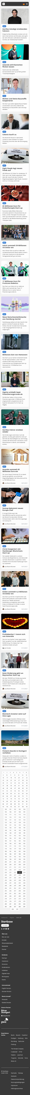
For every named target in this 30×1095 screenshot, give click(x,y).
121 (10, 820)
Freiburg (13, 1044)
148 (20, 833)
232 (15, 878)
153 (20, 835)
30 (3, 783)
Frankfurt (24, 1035)
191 (10, 857)
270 (6, 899)
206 (10, 864)
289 (24, 906)
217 (15, 870)
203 (20, 862)
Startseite (14, 1073)
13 (18, 775)
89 (15, 804)
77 (23, 799)
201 (10, 862)
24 (7, 780)
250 (6, 888)
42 (23, 785)
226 (10, 875)
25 (11, 780)
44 (3, 788)
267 (15, 896)
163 (20, 841)
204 (24, 862)
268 (20, 896)
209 (24, 864)
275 (6, 901)
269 (24, 896)
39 (11, 785)
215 (6, 870)
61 (15, 793)
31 (7, 783)
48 (19, 788)
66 (7, 796)
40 (15, 785)
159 (24, 838)
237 (15, 880)
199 (24, 859)
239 (24, 880)
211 (10, 867)
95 (11, 807)
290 (13, 909)
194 (24, 857)
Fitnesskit (4, 999)
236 (10, 880)
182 (15, 851)
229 (24, 875)
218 (20, 870)
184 (24, 851)
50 (26, 788)
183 (20, 851)
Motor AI (13, 1061)
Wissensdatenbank (7, 943)
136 (10, 828)
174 (24, 846)
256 (10, 891)
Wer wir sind (5, 937)
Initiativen (5, 970)
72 (3, 799)
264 (24, 893)
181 (10, 851)
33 (15, 783)
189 (24, 854)
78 (26, 799)
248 (20, 885)
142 (15, 830)
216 (10, 870)
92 (26, 804)
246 (10, 885)
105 (6, 812)
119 (24, 817)
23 (3, 780)
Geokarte (13, 1076)
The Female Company (17, 1049)
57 (26, 791)
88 (11, 804)
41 (19, 785)
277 (15, 901)
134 (24, 825)
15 (26, 775)
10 (6, 775)
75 (15, 799)
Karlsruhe (21, 1041)
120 (6, 820)
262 (15, 893)
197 (15, 859)
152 (15, 835)
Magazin (12, 917)
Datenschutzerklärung (17, 1079)
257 (15, 891)
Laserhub (20, 1055)
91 (23, 804)
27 (19, 780)
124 (24, 820)
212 (15, 867)
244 (24, 883)
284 (24, 904)
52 (7, 791)
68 (15, 796)
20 (19, 778)
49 (23, 788)
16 (3, 778)
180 (6, 851)
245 (6, 885)
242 (15, 883)
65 (3, 796)
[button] (24, 4)
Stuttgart (13, 1038)
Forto (26, 1058)
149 (24, 833)
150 (6, 835)
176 (10, 849)
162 (15, 841)
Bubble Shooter (6, 1002)
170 (6, 846)
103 (20, 809)
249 (24, 885)
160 (6, 841)
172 (15, 846)
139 (24, 828)
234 (24, 878)
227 (15, 875)
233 (20, 878)
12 (14, 775)
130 (6, 825)
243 (20, 883)
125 (6, 822)
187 (15, 854)
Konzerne (4, 964)
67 (11, 796)
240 (6, 883)
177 (15, 849)
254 (24, 888)
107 (15, 812)
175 (6, 849)
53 (11, 791)
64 (26, 793)
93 (3, 807)
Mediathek (5, 946)
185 (6, 854)
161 (10, 841)
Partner (4, 949)
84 (23, 801)
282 (15, 904)
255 (6, 891)
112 (15, 814)
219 (24, 870)
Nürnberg (14, 1041)
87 (7, 804)
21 (23, 778)
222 (15, 872)
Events (4, 980)
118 (20, 817)
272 (15, 899)
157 (15, 838)
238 (20, 880)
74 (11, 799)
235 (6, 880)
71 (26, 796)
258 (20, 891)
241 (10, 883)
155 (6, 838)
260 (6, 893)
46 (11, 788)
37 (3, 785)
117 (15, 817)
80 (7, 801)
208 (20, 864)
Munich (18, 1035)
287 (15, 906)
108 (20, 812)
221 (10, 872)
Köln (26, 1038)
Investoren (5, 961)
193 (20, 857)
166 (10, 843)
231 (10, 878)
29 (26, 780)
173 (20, 846)
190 (6, 857)
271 (10, 899)
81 (11, 801)
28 (23, 780)
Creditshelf (14, 1052)
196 (10, 859)
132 (15, 825)
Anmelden (5, 925)
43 (26, 785)
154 (24, 835)
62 (19, 793)
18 (11, 778)
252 (15, 888)
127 (15, 822)
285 (6, 906)
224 (24, 872)
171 (10, 846)
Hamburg (20, 1038)
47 (15, 788)
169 (24, 843)
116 (10, 817)
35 (23, 783)
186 (10, 854)
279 (24, 901)
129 (24, 822)
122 (15, 820)
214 (24, 867)
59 (7, 793)
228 (20, 875)
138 (20, 828)
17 (7, 778)
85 (26, 801)
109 (24, 812)
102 (15, 809)
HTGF (20, 1052)
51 (3, 791)
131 (10, 825)
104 (24, 809)
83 (19, 801)
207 (15, 864)
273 (20, 899)
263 (20, 893)
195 (6, 859)
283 (20, 904)
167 (15, 843)
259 (24, 891)
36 (26, 783)
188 (20, 854)
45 (7, 788)
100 (6, 809)
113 (20, 814)
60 (11, 793)
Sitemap (20, 1073)
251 (10, 888)
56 (23, 791)
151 (10, 835)
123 (20, 820)
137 (15, 828)
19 (15, 778)
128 (20, 822)
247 (15, 885)
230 (6, 878)
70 (23, 796)
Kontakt (4, 940)
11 (10, 775)
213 (20, 867)
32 (11, 783)
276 (10, 901)
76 (19, 799)
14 (22, 775)
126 (10, 822)
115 (6, 817)
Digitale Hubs (6, 973)
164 (24, 841)
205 (6, 864)
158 (20, 838)
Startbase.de (4, 917)
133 (20, 825)
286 (10, 906)
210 (6, 867)
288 (20, 906)
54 (15, 791)
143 (20, 830)
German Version (6, 991)
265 (6, 896)
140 (6, 830)
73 (7, 799)
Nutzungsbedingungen (18, 1082)
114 (24, 814)
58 (3, 793)
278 (20, 901)
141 (10, 830)
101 (10, 809)
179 (24, 849)
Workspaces (5, 976)
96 (15, 807)
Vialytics (13, 1055)
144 (24, 830)
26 (15, 780)
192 (15, 857)
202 (15, 862)
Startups (4, 958)
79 (3, 801)
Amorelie (20, 1058)
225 (6, 875)
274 (24, 899)
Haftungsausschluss (17, 1088)
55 (19, 791)
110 (6, 814)
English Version (6, 988)
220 (6, 872)
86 (3, 804)
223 (20, 872)
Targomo (13, 1058)
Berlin (12, 1035)
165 (6, 843)
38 (7, 785)
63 (23, 793)
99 (26, 807)
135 (6, 828)
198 (20, 859)
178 (20, 849)
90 (19, 804)
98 (23, 807)
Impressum (14, 1085)
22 (26, 778)
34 (19, 783)
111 (10, 814)
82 (15, 801)
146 (10, 833)
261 (10, 893)
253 (20, 888)
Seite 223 (18, 917)
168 (20, 843)
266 (10, 896)
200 (6, 862)
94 (7, 807)
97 (19, 807)
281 (10, 904)
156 (10, 838)
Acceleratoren (6, 967)
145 (6, 833)
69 (19, 796)
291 (17, 909)
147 (15, 833)
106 (10, 812)
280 (6, 904)
